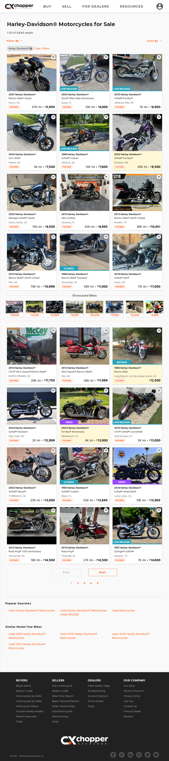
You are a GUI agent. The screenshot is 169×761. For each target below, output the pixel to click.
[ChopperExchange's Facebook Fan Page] (113, 755)
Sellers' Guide (60, 690)
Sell (66, 6)
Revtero (128, 716)
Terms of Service (134, 690)
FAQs (19, 721)
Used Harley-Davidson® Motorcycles (32, 610)
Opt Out (128, 701)
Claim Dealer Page (99, 685)
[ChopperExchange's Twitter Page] (148, 755)
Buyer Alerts (23, 685)
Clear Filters (41, 48)
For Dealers (95, 6)
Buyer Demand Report (65, 701)
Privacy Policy (132, 696)
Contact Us (130, 706)
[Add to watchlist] (53, 57)
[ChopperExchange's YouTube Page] (156, 755)
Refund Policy (60, 716)
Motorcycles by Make (29, 701)
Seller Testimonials (63, 706)
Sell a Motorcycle (62, 685)
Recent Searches (26, 716)
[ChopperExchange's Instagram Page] (139, 755)
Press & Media (132, 711)
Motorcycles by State (28, 696)
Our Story (129, 685)
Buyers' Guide (24, 690)
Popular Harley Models (29, 711)
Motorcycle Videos (27, 706)
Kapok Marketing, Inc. (34, 756)
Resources (131, 6)
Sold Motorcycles (62, 711)
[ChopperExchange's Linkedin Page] (130, 755)
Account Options (98, 696)
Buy (47, 6)
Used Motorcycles (123, 610)
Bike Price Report (62, 696)
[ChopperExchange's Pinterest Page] (122, 755)
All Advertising (96, 690)
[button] (19, 48)
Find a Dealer (96, 701)
